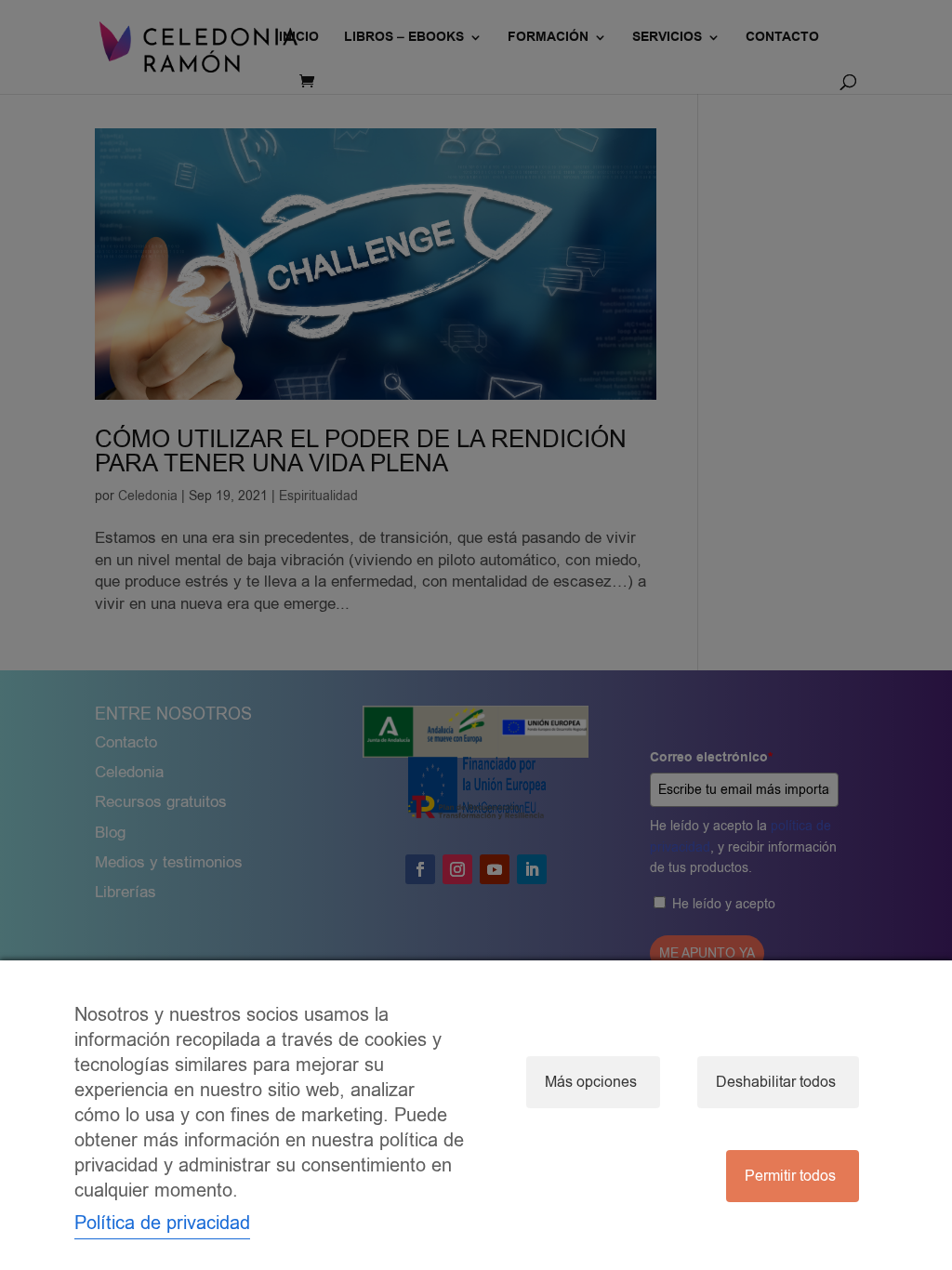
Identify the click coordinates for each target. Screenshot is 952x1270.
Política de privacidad (162, 1223)
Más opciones (591, 1082)
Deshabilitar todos (776, 1082)
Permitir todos (790, 1176)
